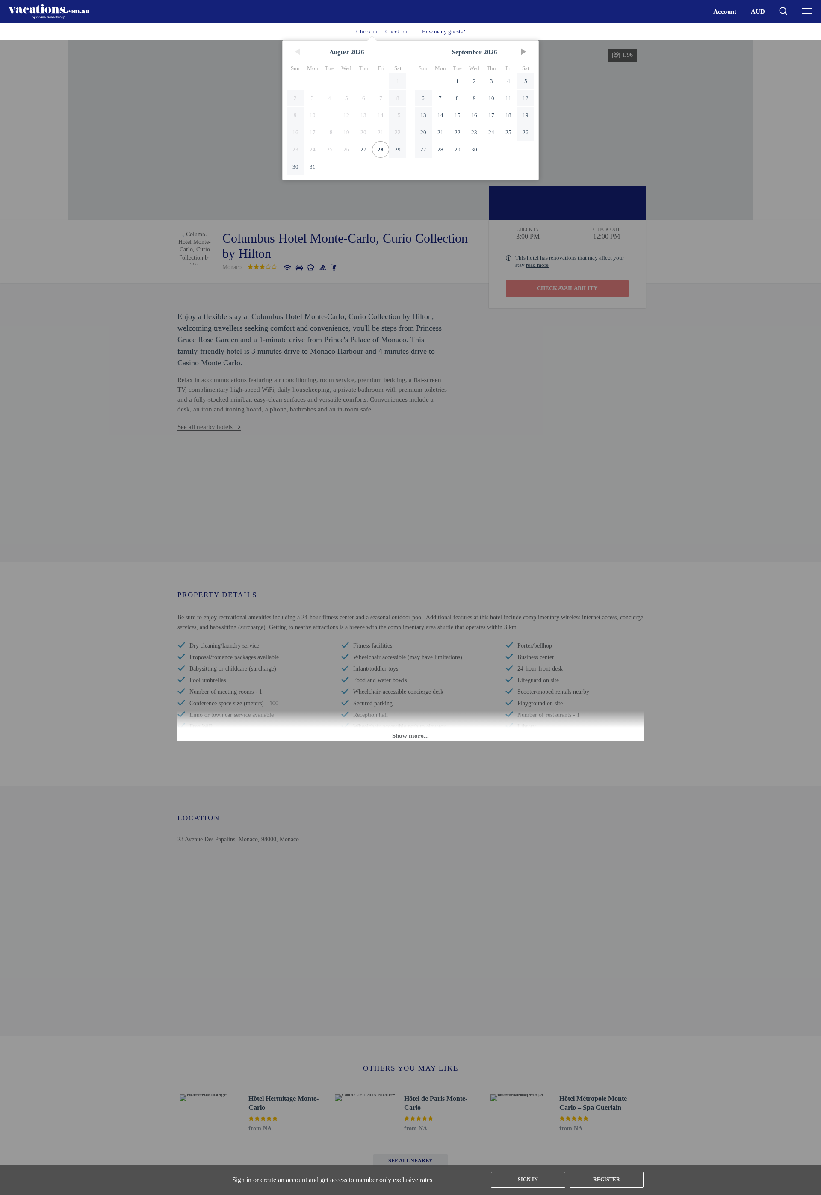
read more (537, 265)
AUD (758, 11)
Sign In (528, 1180)
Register (606, 1180)
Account (724, 11)
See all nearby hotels (205, 426)
